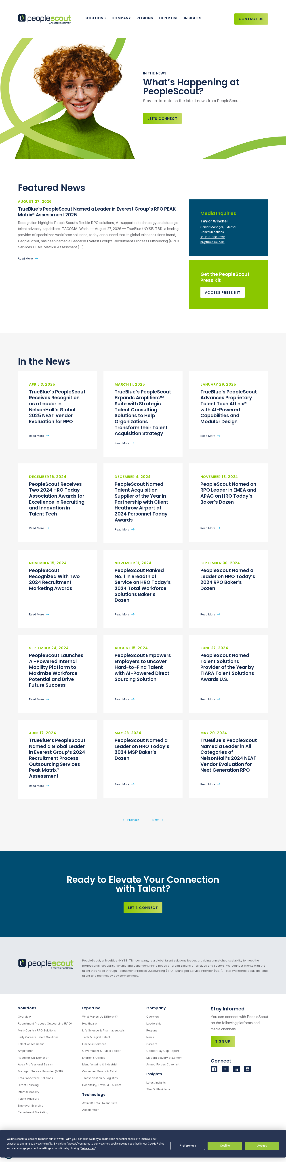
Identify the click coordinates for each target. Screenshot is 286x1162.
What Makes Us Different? (100, 1016)
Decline (225, 1145)
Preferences (188, 1145)
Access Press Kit (222, 292)
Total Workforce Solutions (242, 970)
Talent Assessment (31, 1044)
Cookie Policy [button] (156, 1143)
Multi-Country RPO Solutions (37, 1030)
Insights (193, 18)
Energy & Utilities (93, 1057)
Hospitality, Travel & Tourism (101, 1085)
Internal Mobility (28, 1092)
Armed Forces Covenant (162, 1064)
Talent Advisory (28, 1098)
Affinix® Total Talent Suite (99, 1103)
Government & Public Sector (101, 1050)
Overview (24, 1016)
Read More (25, 258)
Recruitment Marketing (33, 1112)
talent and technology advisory (104, 975)
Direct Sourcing (28, 1085)
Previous (133, 820)
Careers (151, 1044)
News (150, 1037)
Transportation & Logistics (100, 1078)
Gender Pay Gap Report (162, 1050)
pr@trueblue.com (212, 242)
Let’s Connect (162, 118)
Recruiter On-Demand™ (33, 1057)
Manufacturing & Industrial (99, 1064)
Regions (145, 18)
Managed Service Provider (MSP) (198, 970)
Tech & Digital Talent (96, 1037)
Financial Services (94, 1044)
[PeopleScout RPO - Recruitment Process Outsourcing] (46, 19)
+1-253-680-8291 (212, 237)
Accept (262, 1145)
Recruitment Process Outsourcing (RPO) (146, 970)
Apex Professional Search (35, 1064)
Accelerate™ (90, 1109)
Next (155, 820)
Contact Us (251, 19)
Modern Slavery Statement (164, 1057)
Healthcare (89, 1023)
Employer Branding (30, 1105)
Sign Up (223, 1041)
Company (121, 18)
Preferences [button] (88, 1148)
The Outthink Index (159, 1089)
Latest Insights (156, 1082)
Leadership (154, 1023)
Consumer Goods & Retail (99, 1071)
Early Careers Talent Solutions (38, 1037)
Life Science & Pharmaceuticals (103, 1030)
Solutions (95, 18)
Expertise (168, 18)
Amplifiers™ (26, 1050)
